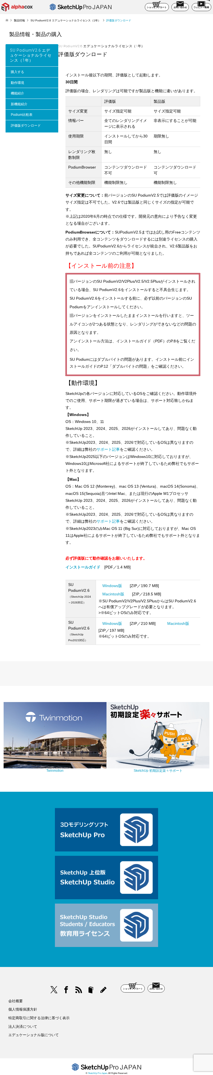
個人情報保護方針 (22, 1009)
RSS (78, 990)
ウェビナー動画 (201, 7)
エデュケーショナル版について (33, 1035)
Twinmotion (55, 771)
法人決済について (22, 1026)
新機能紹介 (19, 104)
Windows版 (112, 585)
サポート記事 (108, 449)
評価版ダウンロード (26, 125)
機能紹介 (17, 93)
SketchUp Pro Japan (97, 1073)
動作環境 (17, 83)
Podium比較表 (21, 115)
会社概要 (15, 1001)
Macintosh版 (113, 594)
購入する (17, 72)
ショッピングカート (157, 7)
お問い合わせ (180, 7)
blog (103, 990)
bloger (91, 990)
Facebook (66, 990)
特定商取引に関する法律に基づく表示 (39, 1018)
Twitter (54, 990)
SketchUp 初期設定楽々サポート (158, 771)
